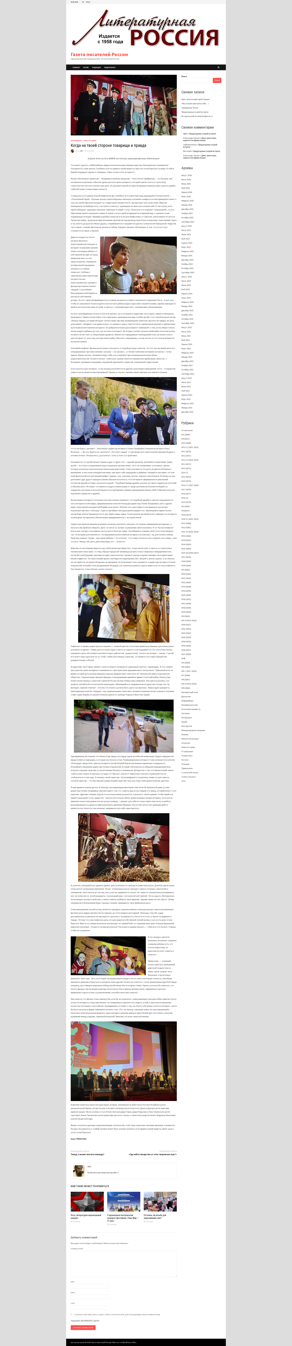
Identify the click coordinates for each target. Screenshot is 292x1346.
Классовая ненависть (190, 709)
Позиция (185, 764)
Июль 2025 (186, 230)
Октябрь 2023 (187, 319)
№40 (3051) (186, 624)
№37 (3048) (186, 603)
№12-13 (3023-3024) (190, 460)
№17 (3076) (186, 489)
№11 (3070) (186, 451)
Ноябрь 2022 (187, 365)
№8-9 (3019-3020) (189, 683)
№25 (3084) (186, 548)
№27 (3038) (186, 557)
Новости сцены (89, 141)
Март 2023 (186, 348)
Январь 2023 (186, 357)
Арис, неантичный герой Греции (195, 99)
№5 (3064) (185, 662)
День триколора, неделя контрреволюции (199, 139)
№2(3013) (185, 510)
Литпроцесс (186, 717)
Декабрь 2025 (187, 209)
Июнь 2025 (186, 234)
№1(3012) (185, 438)
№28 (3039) (186, 561)
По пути (184, 760)
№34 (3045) (186, 591)
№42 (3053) (186, 633)
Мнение (184, 734)
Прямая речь (187, 768)
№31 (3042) (186, 578)
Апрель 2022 (186, 395)
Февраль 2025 (187, 251)
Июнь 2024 (186, 285)
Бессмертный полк (189, 692)
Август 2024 (186, 276)
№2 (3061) (185, 506)
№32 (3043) (186, 582)
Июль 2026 (186, 179)
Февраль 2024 (187, 302)
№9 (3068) (185, 688)
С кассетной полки (189, 772)
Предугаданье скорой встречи (194, 112)
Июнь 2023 (186, 336)
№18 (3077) (186, 493)
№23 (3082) (186, 536)
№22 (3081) (186, 527)
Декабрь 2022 (187, 361)
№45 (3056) (186, 645)
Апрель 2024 (186, 293)
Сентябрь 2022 (187, 374)
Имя (73, 1282)
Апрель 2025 (186, 243)
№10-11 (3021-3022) (190, 447)
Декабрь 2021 (187, 412)
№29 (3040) (186, 565)
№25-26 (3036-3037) (190, 553)
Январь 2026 (186, 205)
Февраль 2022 (187, 403)
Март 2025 (186, 247)
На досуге (185, 743)
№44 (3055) (186, 641)
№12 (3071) (186, 455)
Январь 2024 (186, 306)
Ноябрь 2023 (187, 314)
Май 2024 (185, 289)
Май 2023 (185, 340)
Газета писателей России (99, 54)
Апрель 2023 (186, 344)
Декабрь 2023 (187, 310)
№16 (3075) (186, 481)
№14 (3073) (186, 468)
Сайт (73, 1303)
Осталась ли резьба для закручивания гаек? (155, 1216)
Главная (76, 67)
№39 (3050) (186, 612)
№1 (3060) (185, 434)
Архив (86, 67)
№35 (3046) (186, 595)
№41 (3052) (186, 629)
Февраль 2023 (187, 352)
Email (88, 2)
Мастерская (186, 726)
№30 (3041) (186, 574)
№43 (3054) (186, 637)
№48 (183, 658)
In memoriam (187, 430)
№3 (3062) (185, 569)
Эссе (183, 781)
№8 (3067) (185, 679)
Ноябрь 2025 (187, 213)
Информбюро (76, 141)
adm (81, 151)
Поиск (184, 76)
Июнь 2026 (186, 183)
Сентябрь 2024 (187, 272)
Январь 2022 (186, 407)
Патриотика (186, 755)
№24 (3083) (186, 544)
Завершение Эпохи (189, 107)
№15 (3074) (186, 476)
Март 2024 (186, 297)
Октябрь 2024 (187, 268)
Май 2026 (185, 188)
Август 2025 (186, 226)
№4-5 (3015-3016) (189, 620)
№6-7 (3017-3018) (189, 671)
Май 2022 (185, 390)
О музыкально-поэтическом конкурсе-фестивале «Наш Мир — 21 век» (123, 1218)
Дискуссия (186, 696)
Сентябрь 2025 (187, 221)
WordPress (126, 1342)
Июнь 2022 (186, 386)
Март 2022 (186, 399)
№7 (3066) (185, 675)
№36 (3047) (186, 599)
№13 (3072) (186, 464)
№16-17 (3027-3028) (190, 485)
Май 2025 (185, 238)
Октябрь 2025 (187, 217)
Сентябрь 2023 (187, 323)
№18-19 (184, 498)
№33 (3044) (186, 586)
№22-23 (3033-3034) (190, 531)
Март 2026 (186, 196)
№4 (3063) (185, 616)
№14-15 (184, 472)
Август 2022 (186, 378)
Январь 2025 (186, 255)
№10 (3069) (186, 443)
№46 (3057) (186, 650)
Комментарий (77, 1249)
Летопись (185, 713)
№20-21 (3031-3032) (190, 519)
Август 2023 (186, 327)
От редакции (187, 751)
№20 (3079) (186, 515)
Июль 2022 (186, 382)
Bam (134, 1342)
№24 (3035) (186, 540)
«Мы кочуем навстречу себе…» (195, 103)
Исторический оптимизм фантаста (197, 116)
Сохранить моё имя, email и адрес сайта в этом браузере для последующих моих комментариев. (117, 1315)
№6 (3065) (185, 667)
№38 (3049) (186, 607)
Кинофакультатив (189, 705)
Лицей (184, 721)
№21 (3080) (186, 523)
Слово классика (188, 776)
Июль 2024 (186, 281)
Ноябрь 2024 (187, 264)
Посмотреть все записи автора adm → (103, 1172)
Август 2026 (186, 175)
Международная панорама (193, 730)
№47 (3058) (186, 654)
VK (83, 2)
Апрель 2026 (186, 192)
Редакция (96, 67)
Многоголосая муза (190, 738)
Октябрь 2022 (187, 369)
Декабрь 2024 (187, 259)
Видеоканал (109, 67)
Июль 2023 (186, 331)
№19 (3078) (186, 502)
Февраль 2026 (187, 200)
